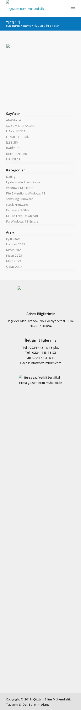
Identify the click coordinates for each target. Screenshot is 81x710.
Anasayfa (26, 25)
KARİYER (12, 148)
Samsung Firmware (19, 199)
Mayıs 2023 (14, 250)
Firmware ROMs (17, 210)
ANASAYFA (13, 120)
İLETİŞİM (12, 142)
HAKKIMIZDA (15, 131)
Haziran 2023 (15, 244)
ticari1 (13, 22)
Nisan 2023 (14, 255)
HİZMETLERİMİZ (42, 25)
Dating (10, 176)
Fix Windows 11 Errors (22, 221)
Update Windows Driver (23, 182)
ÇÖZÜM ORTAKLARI (20, 125)
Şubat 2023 (14, 267)
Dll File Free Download (22, 216)
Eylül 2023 (13, 238)
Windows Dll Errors (19, 188)
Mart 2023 (13, 261)
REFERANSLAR (16, 153)
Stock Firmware (17, 204)
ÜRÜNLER (13, 159)
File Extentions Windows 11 (25, 193)
